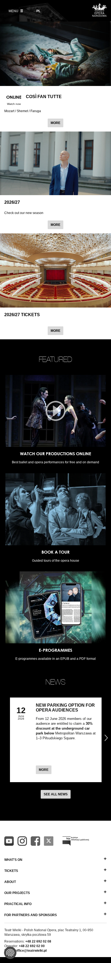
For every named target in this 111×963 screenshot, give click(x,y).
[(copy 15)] (9, 841)
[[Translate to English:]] (76, 841)
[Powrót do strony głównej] (99, 15)
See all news (56, 794)
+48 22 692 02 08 (38, 941)
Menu (14, 11)
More (57, 123)
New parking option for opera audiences (65, 707)
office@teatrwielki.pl (31, 950)
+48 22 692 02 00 (32, 946)
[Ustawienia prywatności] (10, 953)
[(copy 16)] (22, 841)
